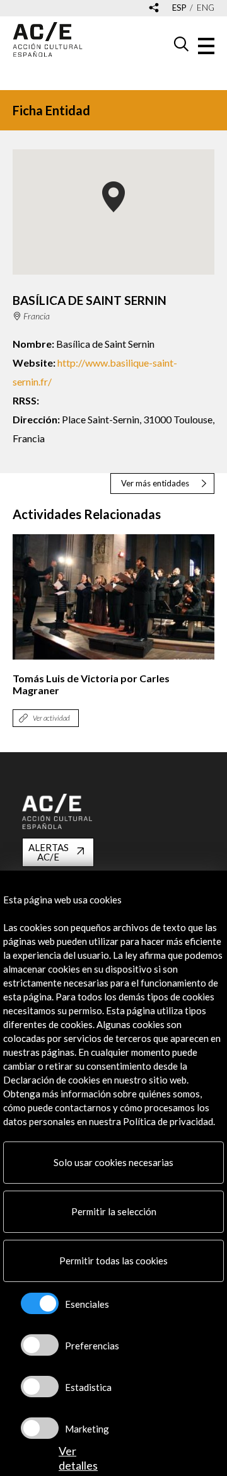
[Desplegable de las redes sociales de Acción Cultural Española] (154, 8)
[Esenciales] (40, 1303)
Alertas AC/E (48, 852)
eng (205, 8)
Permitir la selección (113, 1211)
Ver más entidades (155, 483)
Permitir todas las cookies (113, 1260)
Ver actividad (51, 718)
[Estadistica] (40, 1386)
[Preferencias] (40, 1345)
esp (179, 8)
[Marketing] (40, 1428)
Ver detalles (78, 1458)
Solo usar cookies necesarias (113, 1162)
